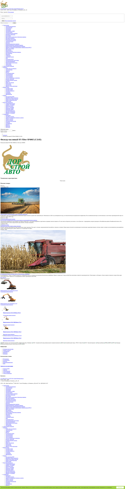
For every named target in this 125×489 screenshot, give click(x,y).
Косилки (8, 81)
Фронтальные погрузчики (11, 62)
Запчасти (5, 67)
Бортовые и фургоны (10, 34)
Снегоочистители (10, 59)
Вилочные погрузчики (11, 39)
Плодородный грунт (10, 110)
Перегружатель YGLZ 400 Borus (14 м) (12, 338)
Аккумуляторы (9, 69)
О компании (6, 114)
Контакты (8, 127)
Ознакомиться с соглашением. (106, 487)
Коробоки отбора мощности (12, 97)
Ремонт (4, 95)
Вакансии (8, 125)
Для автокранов (9, 74)
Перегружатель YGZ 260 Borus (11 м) (9, 303)
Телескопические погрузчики (12, 60)
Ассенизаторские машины (11, 33)
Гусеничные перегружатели (7, 291)
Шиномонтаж (9, 94)
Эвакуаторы (8, 63)
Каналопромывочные (8, 362)
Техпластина (8, 84)
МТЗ (7, 58)
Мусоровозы (8, 49)
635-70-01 (10, 8)
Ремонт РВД (8, 101)
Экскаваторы (9, 65)
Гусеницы (8, 92)
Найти (14, 22)
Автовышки (8, 28)
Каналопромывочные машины (12, 44)
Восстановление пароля (10, 20)
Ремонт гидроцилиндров (11, 100)
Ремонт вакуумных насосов (12, 99)
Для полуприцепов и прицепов (13, 77)
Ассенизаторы (6, 360)
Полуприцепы (9, 53)
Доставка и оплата (10, 116)
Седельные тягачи (10, 56)
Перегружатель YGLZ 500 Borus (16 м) (12, 331)
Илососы (8, 42)
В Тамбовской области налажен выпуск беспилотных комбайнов (15, 274)
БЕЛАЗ (7, 72)
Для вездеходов (9, 75)
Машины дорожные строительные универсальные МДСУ (18, 47)
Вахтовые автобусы (10, 38)
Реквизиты (8, 115)
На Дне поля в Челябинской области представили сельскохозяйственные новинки (19, 220)
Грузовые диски (9, 88)
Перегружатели (9, 51)
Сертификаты (9, 123)
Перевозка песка (9, 106)
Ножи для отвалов (10, 82)
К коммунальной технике (11, 80)
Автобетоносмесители (11, 26)
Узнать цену (62, 180)
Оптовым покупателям (11, 121)
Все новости (3, 277)
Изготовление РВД (10, 96)
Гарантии (8, 122)
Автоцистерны (9, 32)
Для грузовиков (9, 76)
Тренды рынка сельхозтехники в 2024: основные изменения (14, 214)
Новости (8, 124)
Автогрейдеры (9, 27)
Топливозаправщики (10, 61)
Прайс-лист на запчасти (11, 68)
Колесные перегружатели (8, 324)
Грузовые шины (9, 89)
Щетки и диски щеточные (11, 86)
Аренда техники (9, 120)
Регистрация (11, 12)
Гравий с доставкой (10, 104)
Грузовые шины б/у (10, 90)
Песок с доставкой (10, 107)
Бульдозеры (8, 35)
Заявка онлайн (4, 131)
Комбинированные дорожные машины (14, 45)
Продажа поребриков (10, 111)
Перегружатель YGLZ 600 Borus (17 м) (12, 322)
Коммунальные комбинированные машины (15, 46)
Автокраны (8, 29)
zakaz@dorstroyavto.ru (19, 8)
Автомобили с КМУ (10, 31)
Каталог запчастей (10, 79)
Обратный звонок (4, 129)
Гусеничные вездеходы (11, 40)
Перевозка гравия (10, 108)
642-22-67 (4, 8)
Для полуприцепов (7, 373)
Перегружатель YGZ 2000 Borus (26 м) (9, 290)
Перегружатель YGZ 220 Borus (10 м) (12, 312)
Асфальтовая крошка (10, 103)
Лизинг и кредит (9, 118)
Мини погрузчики (10, 48)
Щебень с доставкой (10, 113)
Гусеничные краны (10, 73)
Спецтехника (6, 25)
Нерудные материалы (8, 102)
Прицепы (8, 54)
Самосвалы (8, 55)
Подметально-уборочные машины (13, 52)
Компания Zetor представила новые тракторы (11, 226)
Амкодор (8, 70)
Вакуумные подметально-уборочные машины (16, 37)
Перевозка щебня (9, 109)
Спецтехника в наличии (8, 66)
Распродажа (8, 83)
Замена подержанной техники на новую (15, 117)
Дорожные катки (9, 41)
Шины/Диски (6, 87)
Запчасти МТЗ (6, 368)
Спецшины (8, 93)
